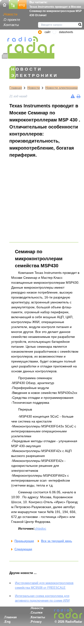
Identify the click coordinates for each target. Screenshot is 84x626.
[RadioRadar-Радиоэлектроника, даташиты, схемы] (4, 4)
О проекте (12, 20)
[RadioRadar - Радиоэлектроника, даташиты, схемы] (28, 44)
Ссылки (36, 612)
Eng (7, 621)
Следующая (23, 549)
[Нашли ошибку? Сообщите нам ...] (73, 96)
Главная (15, 88)
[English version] (22, 4)
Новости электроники (61, 88)
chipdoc (40, 528)
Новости (10, 14)
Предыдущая (24, 541)
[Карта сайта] (13, 4)
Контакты (11, 25)
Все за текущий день (56, 541)
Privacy (36, 621)
